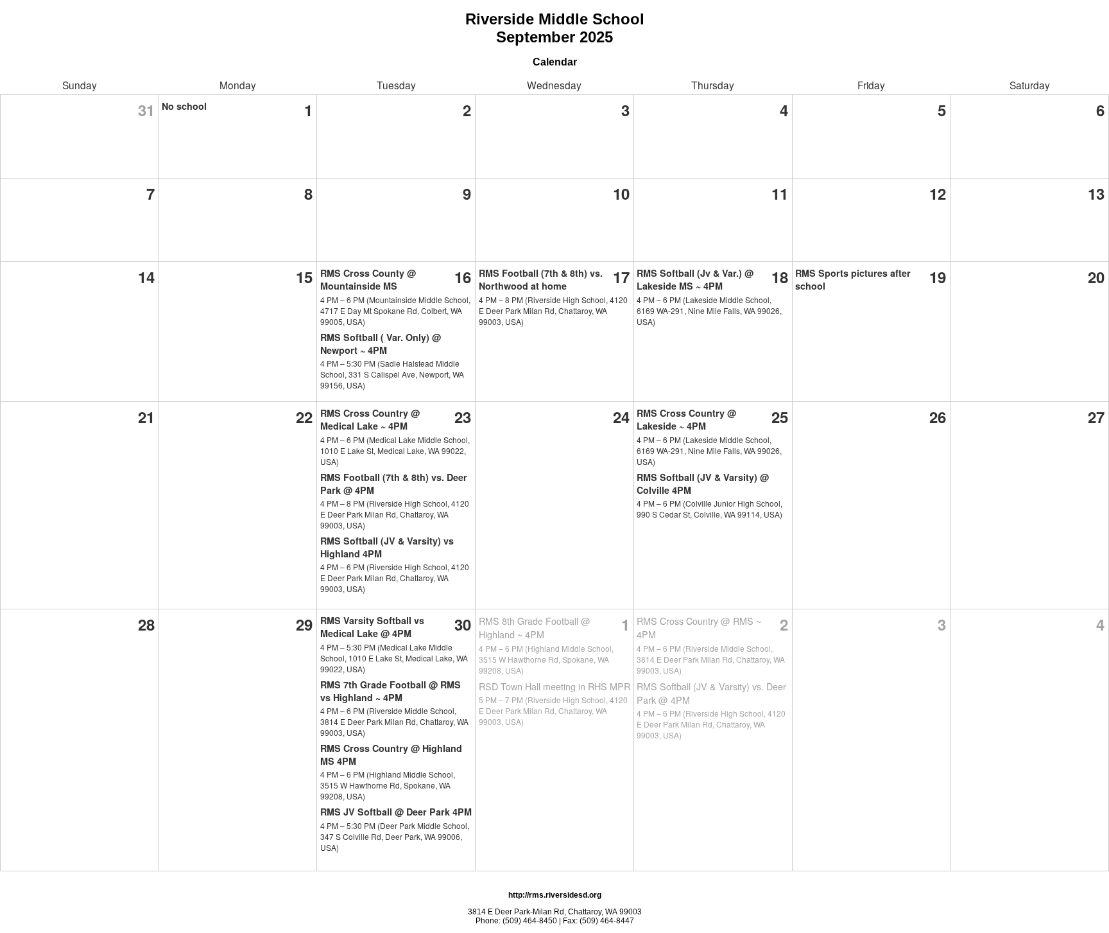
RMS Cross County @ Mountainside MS (368, 279)
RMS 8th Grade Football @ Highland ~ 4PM (534, 627)
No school (184, 106)
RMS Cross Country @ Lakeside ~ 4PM (686, 419)
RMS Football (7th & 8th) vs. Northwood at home (541, 279)
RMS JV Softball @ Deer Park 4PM (396, 811)
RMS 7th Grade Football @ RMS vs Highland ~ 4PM (390, 691)
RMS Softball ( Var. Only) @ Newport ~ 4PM (380, 343)
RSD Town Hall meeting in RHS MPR (554, 686)
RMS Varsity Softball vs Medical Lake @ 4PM (372, 627)
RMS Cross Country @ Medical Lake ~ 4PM (370, 419)
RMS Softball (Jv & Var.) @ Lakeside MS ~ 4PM (695, 279)
